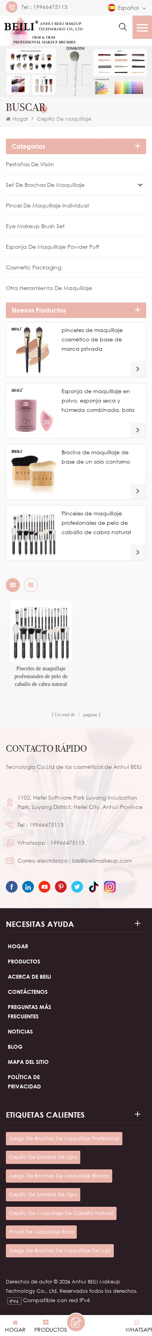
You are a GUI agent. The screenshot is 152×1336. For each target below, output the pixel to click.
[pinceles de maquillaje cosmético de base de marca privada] (33, 349)
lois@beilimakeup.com (102, 860)
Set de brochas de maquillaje (45, 184)
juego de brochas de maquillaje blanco (59, 1176)
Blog (15, 1046)
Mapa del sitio (28, 1061)
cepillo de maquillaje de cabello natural (61, 1213)
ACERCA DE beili (29, 976)
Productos (24, 961)
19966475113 (50, 7)
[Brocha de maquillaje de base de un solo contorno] (33, 472)
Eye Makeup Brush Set (35, 226)
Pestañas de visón (30, 164)
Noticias (20, 1031)
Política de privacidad (24, 1082)
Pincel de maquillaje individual (47, 205)
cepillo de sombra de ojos (43, 1157)
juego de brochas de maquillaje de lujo (60, 1250)
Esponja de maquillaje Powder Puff (52, 246)
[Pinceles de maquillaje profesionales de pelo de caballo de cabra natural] (33, 533)
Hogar (20, 119)
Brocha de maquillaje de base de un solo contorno (96, 457)
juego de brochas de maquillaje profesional (64, 1138)
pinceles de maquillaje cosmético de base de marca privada (92, 339)
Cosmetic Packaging (33, 267)
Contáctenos (28, 991)
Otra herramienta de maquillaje (49, 288)
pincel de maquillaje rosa (41, 1232)
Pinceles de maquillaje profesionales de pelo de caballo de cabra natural (96, 522)
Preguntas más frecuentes (29, 1012)
